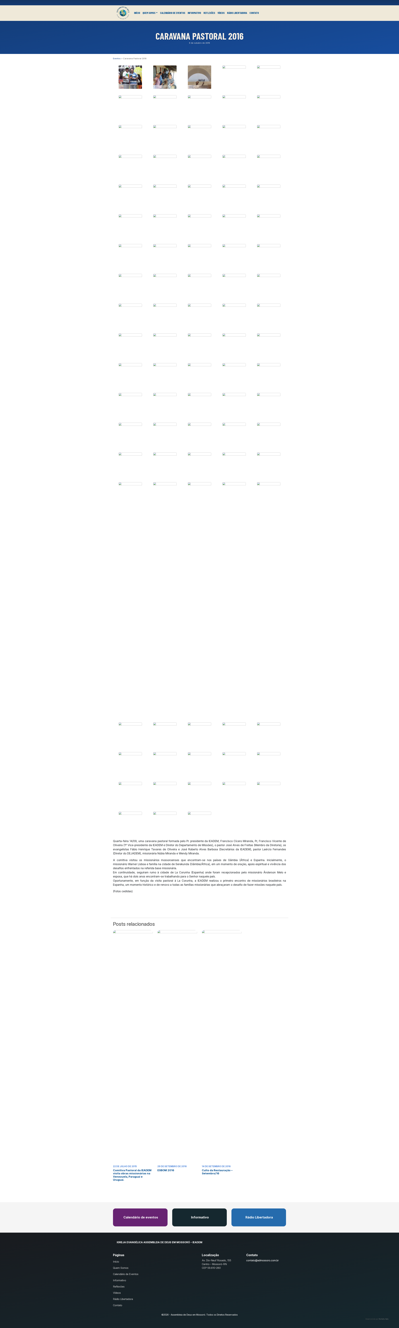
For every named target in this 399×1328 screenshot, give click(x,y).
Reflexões (209, 12)
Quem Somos (149, 12)
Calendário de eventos (140, 1217)
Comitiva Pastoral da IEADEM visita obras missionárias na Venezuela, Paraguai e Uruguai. (132, 1175)
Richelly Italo (383, 1319)
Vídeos (221, 12)
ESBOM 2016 (165, 1170)
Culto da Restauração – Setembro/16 (217, 1172)
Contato (254, 12)
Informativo (194, 12)
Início (137, 12)
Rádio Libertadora (237, 12)
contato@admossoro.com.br (262, 1260)
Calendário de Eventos (172, 12)
